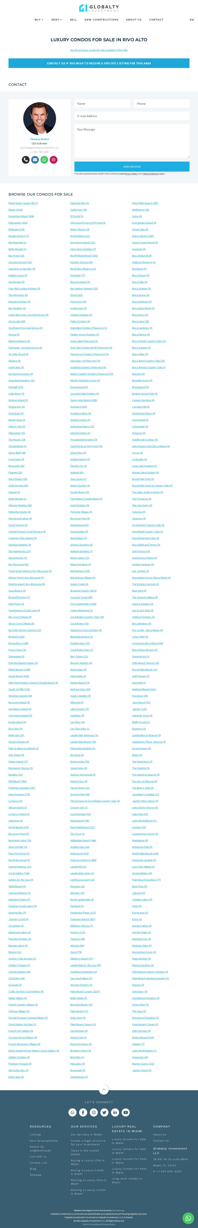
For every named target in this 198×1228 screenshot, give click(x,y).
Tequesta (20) (140, 1057)
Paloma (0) (138, 985)
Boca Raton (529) (142, 255)
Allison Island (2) (18, 807)
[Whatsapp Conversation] (72, 1112)
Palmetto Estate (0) (20, 512)
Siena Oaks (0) (140, 1004)
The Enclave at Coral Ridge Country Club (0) (95, 801)
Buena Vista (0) (17, 420)
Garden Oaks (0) (141, 932)
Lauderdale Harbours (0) (84, 735)
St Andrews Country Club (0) (148, 525)
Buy (38, 19)
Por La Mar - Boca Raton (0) (147, 630)
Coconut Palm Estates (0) (84, 393)
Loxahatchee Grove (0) (145, 834)
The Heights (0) (140, 768)
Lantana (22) (139, 827)
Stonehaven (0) (79, 1077)
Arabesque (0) (78, 308)
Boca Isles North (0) (143, 308)
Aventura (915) (78, 406)
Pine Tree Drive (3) (19, 853)
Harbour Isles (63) (80, 689)
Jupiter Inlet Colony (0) (145, 801)
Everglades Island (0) (144, 223)
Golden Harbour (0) (143, 564)
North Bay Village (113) (83, 269)
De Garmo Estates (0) (21, 374)
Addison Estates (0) (143, 617)
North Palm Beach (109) (145, 853)
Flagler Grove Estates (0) (84, 334)
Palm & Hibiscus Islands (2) (24, 748)
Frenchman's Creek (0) (145, 1024)
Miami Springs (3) (80, 485)
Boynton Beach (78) (81, 1004)
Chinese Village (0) (19, 1011)
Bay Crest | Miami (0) (20, 617)
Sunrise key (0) (78, 781)
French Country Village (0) (23, 1004)
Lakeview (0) (16, 820)
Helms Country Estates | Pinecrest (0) (91, 374)
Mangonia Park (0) (142, 847)
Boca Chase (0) (140, 275)
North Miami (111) (80, 236)
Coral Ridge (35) (79, 623)
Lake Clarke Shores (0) (145, 807)
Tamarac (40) (77, 939)
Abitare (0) (14, 361)
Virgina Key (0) (17, 406)
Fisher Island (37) (18, 761)
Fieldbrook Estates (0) (145, 439)
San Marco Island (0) (20, 709)
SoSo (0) (137, 216)
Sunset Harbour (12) (20, 866)
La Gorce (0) (15, 801)
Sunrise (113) (77, 932)
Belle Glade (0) (78, 998)
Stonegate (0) (16, 656)
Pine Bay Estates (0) (20, 939)
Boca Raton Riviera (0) (144, 650)
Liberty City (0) (17, 426)
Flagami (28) (15, 472)
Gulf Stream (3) (140, 676)
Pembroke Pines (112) (83, 912)
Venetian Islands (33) (20, 696)
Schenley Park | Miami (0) (23, 538)
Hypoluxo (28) (140, 696)
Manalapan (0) (140, 840)
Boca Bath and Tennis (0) (146, 544)
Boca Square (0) (141, 347)
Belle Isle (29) (16, 735)
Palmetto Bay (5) (79, 203)
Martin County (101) (143, 1063)
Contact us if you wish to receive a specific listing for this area (99, 63)
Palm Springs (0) (141, 1031)
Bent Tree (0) (139, 886)
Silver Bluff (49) (17, 452)
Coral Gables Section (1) (22, 1024)
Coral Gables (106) (19, 873)
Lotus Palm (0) (140, 636)
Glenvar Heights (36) (20, 505)
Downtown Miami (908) (21, 216)
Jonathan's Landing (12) (145, 794)
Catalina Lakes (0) (142, 899)
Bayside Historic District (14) (25, 630)
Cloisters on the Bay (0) (22, 269)
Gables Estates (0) (19, 1057)
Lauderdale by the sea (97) (85, 965)
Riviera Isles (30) (79, 761)
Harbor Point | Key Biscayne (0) (26, 577)
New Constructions (102, 19)
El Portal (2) (76, 216)
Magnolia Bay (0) (141, 958)
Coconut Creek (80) (81, 597)
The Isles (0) (139, 1011)
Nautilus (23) (15, 774)
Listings (35, 1134)
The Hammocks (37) (20, 551)
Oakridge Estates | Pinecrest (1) (88, 328)
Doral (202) (76, 295)
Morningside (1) (17, 242)
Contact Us (161, 1140)
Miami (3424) (16, 209)
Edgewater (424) (18, 223)
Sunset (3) (14, 492)
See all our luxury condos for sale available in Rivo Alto (99, 50)
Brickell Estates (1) (19, 597)
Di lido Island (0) (17, 722)
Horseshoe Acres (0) (144, 952)
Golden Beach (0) (80, 459)
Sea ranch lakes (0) (81, 978)
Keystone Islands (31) (82, 242)
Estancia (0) (138, 433)
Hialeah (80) (77, 472)
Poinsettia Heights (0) (82, 748)
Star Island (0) (16, 755)
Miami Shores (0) (79, 229)
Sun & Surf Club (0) (142, 610)
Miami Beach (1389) (19, 669)
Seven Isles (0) (78, 768)
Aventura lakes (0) (80, 413)
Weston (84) (77, 945)
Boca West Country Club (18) (148, 361)
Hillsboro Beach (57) (81, 958)
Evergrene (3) (140, 912)
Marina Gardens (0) (143, 965)
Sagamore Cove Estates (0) (86, 630)
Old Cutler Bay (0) (18, 1070)
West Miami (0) (78, 538)
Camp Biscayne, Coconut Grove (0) (28, 315)
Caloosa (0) (138, 893)
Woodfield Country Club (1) (147, 531)
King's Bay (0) (16, 1077)
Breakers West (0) (80, 1050)
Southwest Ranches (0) (83, 972)
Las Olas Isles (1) (80, 728)
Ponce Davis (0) (17, 650)
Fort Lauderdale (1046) (83, 604)
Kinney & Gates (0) (142, 604)
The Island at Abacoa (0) (146, 774)
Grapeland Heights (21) (22, 380)
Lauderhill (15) (78, 866)
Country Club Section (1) (22, 958)
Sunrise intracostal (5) (83, 774)
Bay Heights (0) (17, 308)
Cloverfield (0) (140, 420)
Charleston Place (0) (143, 413)
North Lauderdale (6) (82, 899)
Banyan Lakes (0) (18, 945)
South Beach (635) (19, 676)
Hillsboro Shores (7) (81, 926)
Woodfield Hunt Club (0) (145, 538)
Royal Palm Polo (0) (143, 479)
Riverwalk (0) (77, 1070)
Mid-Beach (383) (18, 781)
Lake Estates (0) (79, 709)
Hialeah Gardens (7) (81, 551)
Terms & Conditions (92, 1224)
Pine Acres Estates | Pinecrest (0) (89, 354)
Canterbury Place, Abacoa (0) (149, 742)
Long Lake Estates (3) (144, 466)
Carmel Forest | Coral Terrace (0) (27, 531)
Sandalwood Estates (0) (146, 998)
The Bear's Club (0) (143, 788)
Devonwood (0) (79, 387)
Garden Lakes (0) (142, 926)
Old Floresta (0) (141, 551)
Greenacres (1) (140, 656)
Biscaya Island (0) (80, 282)
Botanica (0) (139, 728)
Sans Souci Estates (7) (83, 249)
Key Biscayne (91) (19, 564)
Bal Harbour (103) (80, 571)
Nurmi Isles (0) (78, 669)
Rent (55, 19)
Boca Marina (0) (141, 334)
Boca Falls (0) (139, 282)
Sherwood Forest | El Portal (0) (87, 223)
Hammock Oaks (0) (19, 899)
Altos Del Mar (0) (18, 847)
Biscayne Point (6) (19, 834)
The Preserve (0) (141, 498)
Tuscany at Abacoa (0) (144, 781)
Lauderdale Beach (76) (83, 742)
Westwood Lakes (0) (20, 518)
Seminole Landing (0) (144, 860)
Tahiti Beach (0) (17, 886)
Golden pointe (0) (80, 420)
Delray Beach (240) (143, 236)
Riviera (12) (15, 952)
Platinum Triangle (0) (20, 1063)
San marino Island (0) (20, 715)
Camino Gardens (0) (143, 400)
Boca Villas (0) (140, 354)
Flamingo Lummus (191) (22, 788)
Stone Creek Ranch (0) (145, 242)
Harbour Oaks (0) (142, 945)
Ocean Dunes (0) (141, 748)
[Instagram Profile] (94, 1112)
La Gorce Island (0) (19, 814)
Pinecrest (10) (78, 301)
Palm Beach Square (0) (83, 1024)
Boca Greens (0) (141, 288)
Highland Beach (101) (144, 689)
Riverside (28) (16, 466)
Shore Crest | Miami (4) (21, 623)
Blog (33, 1168)
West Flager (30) (18, 479)
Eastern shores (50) (81, 262)
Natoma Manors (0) (19, 341)
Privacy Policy (131, 173)
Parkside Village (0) (81, 512)
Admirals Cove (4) (142, 715)
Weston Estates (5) (81, 985)
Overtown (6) (16, 413)
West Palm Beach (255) (145, 203)
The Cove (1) (77, 834)
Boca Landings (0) (142, 328)
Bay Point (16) (16, 255)
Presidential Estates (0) (83, 439)
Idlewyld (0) (77, 702)
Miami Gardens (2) (80, 564)
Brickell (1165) (17, 636)
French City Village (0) (21, 1031)
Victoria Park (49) (80, 794)
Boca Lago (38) (140, 321)
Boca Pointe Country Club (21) (149, 341)
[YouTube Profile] (126, 1112)
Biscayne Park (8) (80, 518)
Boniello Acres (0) (142, 380)
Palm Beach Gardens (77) (146, 880)
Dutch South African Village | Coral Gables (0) (34, 1050)
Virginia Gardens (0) (81, 544)
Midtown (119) (17, 229)
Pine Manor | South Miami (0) (86, 498)
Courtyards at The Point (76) (86, 446)
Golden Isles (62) (80, 847)
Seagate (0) (139, 249)
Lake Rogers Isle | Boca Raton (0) (151, 446)
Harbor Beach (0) (80, 682)
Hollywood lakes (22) (82, 426)
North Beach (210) (19, 827)
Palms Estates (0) (80, 321)
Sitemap (35, 1175)
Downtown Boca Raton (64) (147, 643)
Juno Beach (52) (141, 702)
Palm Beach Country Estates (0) (150, 972)
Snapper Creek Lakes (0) (23, 906)
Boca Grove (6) (140, 295)
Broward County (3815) (83, 590)
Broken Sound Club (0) (145, 393)
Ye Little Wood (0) (18, 354)
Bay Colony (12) (79, 656)
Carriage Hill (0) (140, 406)
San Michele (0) (79, 1031)
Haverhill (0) (139, 682)
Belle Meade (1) (17, 249)
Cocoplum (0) (16, 926)
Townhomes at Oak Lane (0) (24, 610)
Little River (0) (16, 393)
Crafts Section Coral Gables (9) (26, 991)
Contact (156, 19)
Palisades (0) (77, 1063)
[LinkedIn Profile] (115, 1112)
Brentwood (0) (140, 387)
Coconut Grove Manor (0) (23, 1037)
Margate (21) (77, 886)
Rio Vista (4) (77, 755)
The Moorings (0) (18, 295)
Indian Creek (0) (79, 584)
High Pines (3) (16, 604)
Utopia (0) (14, 334)
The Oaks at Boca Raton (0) (147, 492)
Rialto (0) (137, 755)
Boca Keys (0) (140, 315)
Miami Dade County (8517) (23, 203)
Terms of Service (151, 173)
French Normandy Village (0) (24, 1044)
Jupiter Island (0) (141, 1070)
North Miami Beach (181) (84, 255)
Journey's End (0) (18, 919)
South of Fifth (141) (19, 689)
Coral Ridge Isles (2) (81, 650)
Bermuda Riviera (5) (81, 636)
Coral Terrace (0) (18, 525)
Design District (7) (19, 236)
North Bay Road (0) (19, 860)
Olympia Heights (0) (20, 544)
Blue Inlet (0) (139, 590)
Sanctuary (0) (139, 991)
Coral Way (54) (17, 978)
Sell (73, 19)
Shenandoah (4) (17, 446)
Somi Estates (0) (79, 505)
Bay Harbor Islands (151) (84, 288)
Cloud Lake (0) (140, 229)
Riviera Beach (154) (143, 1037)
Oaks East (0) (77, 1018)
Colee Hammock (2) (81, 610)
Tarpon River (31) (80, 788)
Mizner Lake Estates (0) (145, 472)
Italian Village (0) (18, 998)
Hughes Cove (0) (18, 275)
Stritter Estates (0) (81, 315)
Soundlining (118, 1210)
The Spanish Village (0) (145, 597)
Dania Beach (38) (79, 820)
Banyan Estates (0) (81, 1044)
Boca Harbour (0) (141, 301)
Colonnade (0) (140, 426)
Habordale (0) (78, 676)
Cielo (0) (137, 906)
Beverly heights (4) (81, 663)
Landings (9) (77, 715)
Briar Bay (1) (77, 1057)
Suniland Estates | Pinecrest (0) (88, 367)
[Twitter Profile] (104, 1112)
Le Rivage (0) (139, 459)
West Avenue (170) (19, 794)
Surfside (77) (77, 275)
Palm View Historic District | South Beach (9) (33, 682)
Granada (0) (15, 985)
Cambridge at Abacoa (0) (146, 735)
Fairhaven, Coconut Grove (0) (25, 347)
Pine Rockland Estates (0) (23, 663)
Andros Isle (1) (78, 1037)
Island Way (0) (78, 452)
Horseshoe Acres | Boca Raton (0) (151, 577)
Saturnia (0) (138, 512)
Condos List (38, 1162)
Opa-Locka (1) (78, 479)
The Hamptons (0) (142, 761)
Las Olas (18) (77, 722)
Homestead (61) (79, 525)
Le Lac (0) (137, 452)
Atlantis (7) (138, 1044)
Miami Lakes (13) (79, 558)
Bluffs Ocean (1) (141, 722)
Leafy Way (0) (16, 367)
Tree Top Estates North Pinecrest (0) (91, 347)
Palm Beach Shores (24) (145, 663)
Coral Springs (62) (80, 814)
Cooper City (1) (79, 807)
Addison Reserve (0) (144, 262)
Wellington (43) (140, 209)
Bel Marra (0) (139, 269)
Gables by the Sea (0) (21, 880)
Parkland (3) (77, 906)
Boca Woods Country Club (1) (149, 367)
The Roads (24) (17, 439)
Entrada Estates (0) (19, 301)
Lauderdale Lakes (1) (82, 873)
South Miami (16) (79, 492)
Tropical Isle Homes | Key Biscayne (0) (30, 571)
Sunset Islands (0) (19, 742)
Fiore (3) (137, 919)
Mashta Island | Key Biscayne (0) (27, 584)
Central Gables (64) (19, 972)
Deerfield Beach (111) (82, 827)
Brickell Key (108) (18, 643)
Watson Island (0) (18, 400)
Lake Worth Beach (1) (144, 820)
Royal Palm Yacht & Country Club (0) (152, 485)
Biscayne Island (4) (19, 702)
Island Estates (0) (80, 433)
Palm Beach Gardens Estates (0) (150, 978)
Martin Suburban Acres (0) (85, 380)
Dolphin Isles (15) (80, 643)
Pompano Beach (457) (82, 919)
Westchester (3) (18, 558)
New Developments (44, 1140)
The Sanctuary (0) (142, 505)
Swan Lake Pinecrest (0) (84, 341)
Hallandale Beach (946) (83, 840)
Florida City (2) (78, 466)
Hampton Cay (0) (141, 939)
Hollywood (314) (79, 853)
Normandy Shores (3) (21, 768)
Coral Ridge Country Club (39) (87, 617)
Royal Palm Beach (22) (144, 669)
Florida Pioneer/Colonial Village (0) (28, 1018)
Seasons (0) (139, 518)
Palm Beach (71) (79, 1011)
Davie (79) (76, 952)
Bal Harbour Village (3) (82, 577)
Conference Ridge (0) (144, 558)
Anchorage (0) (17, 282)
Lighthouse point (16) (82, 880)
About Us (133, 19)
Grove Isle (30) (17, 321)
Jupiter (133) (139, 709)
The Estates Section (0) (145, 584)
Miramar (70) (77, 893)
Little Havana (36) (18, 485)
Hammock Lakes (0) (20, 932)
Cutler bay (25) (78, 209)
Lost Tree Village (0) (143, 866)
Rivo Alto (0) (15, 728)
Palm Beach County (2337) (85, 991)
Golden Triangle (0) (19, 965)
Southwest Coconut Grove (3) (26, 328)
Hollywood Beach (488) (83, 860)
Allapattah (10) (17, 433)
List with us (38, 1156)
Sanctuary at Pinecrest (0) (85, 361)
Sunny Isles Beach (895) (83, 400)
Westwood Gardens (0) (145, 1018)
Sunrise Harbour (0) (20, 893)
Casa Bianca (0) (17, 590)
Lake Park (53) (140, 814)
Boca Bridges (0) (141, 623)
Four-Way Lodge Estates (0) (24, 288)
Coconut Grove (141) (20, 262)
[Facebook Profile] (83, 1112)
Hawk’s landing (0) (80, 696)
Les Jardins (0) (140, 571)
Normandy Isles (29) (20, 840)
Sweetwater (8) (79, 531)
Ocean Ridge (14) (142, 873)
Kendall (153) (16, 387)
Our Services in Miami (86, 1134)
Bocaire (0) (138, 374)
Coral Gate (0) (16, 459)
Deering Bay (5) (17, 912)
